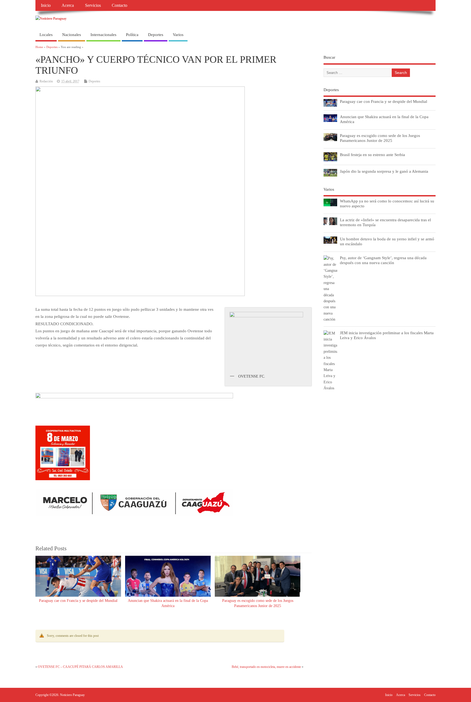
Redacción (46, 81)
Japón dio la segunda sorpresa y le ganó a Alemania (384, 171)
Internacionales (103, 34)
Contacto (119, 5)
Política (132, 34)
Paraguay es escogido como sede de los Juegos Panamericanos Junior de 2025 (380, 138)
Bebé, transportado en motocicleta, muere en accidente (266, 667)
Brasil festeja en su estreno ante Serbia (372, 154)
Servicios (93, 5)
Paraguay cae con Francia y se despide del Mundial (78, 601)
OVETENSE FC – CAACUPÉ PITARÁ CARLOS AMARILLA (80, 667)
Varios (178, 34)
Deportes (155, 34)
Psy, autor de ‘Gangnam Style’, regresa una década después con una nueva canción (383, 260)
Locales (46, 34)
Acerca (68, 5)
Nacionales (71, 34)
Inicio (46, 5)
